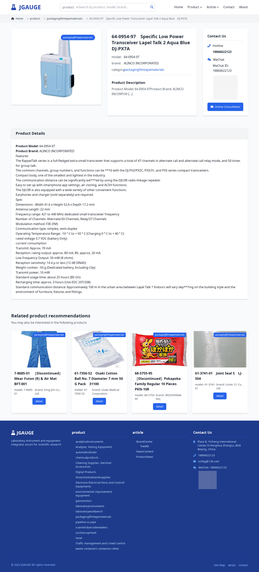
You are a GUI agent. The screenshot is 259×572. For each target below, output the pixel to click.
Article (211, 7)
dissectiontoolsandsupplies (93, 477)
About (243, 7)
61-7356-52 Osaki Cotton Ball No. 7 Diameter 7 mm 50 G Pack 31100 (99, 378)
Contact (229, 7)
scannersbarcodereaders (92, 527)
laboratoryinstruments (90, 506)
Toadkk (144, 446)
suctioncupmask (86, 532)
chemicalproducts (87, 457)
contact (243, 565)
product (35, 18)
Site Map (219, 565)
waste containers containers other (97, 548)
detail (39, 401)
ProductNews (144, 457)
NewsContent (144, 451)
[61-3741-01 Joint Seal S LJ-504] (220, 349)
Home (178, 7)
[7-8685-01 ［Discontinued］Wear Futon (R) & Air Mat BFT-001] (39, 349)
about (231, 565)
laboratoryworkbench (89, 511)
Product (193, 7)
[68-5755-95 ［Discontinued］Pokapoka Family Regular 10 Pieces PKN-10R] (160, 349)
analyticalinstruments (89, 441)
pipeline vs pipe (86, 522)
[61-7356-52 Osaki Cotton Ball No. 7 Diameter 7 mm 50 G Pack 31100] (99, 349)
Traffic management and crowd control (100, 543)
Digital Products (86, 472)
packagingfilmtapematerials (64, 18)
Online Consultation (227, 107)
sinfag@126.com (208, 461)
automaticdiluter (86, 452)
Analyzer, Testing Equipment (94, 447)
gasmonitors (84, 501)
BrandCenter (144, 441)
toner (79, 538)
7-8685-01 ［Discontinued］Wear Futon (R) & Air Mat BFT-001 (38, 378)
